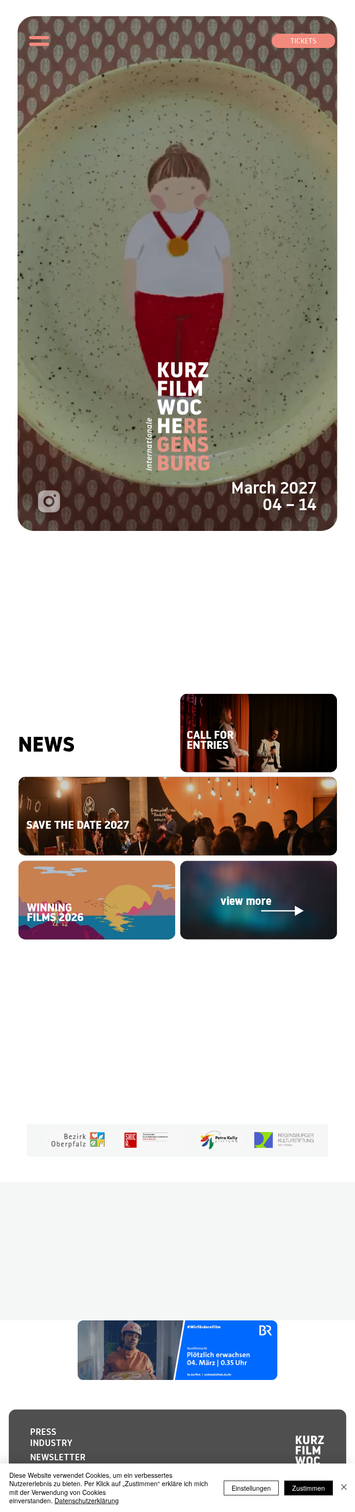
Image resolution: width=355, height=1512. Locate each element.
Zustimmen (308, 1488)
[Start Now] (96, 900)
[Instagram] (49, 501)
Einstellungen (251, 1488)
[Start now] (177, 816)
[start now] (258, 900)
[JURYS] (258, 733)
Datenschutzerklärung (87, 1500)
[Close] (343, 1488)
